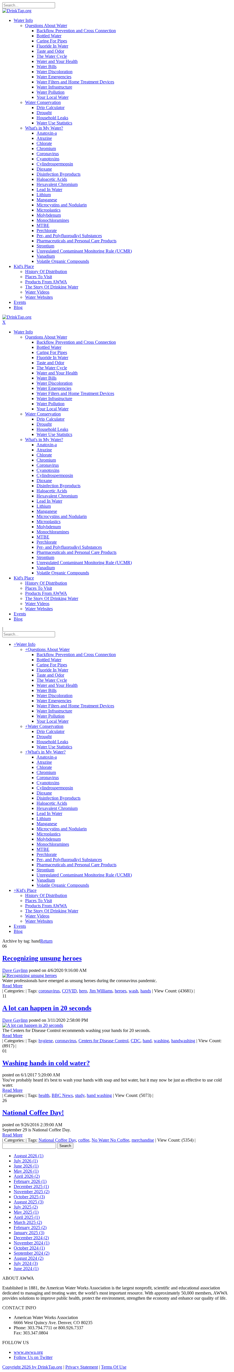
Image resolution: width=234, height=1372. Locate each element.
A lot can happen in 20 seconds (46, 1008)
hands (145, 990)
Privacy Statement (81, 1367)
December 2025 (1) (31, 1186)
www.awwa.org (28, 1352)
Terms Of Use (113, 1367)
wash (133, 990)
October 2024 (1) (29, 1248)
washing (161, 1040)
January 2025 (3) (29, 1232)
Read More (12, 985)
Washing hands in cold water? (46, 1063)
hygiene (46, 1040)
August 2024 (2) (28, 1258)
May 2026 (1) (26, 1171)
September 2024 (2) (31, 1253)
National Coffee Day (57, 1140)
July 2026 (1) (26, 1160)
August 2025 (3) (28, 1201)
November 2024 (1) (31, 1242)
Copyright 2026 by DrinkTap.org (32, 1367)
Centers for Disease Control (103, 1040)
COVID (69, 990)
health (44, 1095)
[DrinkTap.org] (16, 10)
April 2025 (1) (27, 1217)
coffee (83, 1140)
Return (46, 941)
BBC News (62, 1095)
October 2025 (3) (29, 1196)
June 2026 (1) (26, 1166)
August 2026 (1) (28, 1155)
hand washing (99, 1095)
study (79, 1095)
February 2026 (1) (30, 1181)
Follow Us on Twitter (33, 1357)
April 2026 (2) (27, 1176)
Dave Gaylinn (15, 970)
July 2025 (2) (26, 1207)
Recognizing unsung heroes (42, 958)
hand (147, 1040)
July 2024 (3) (26, 1263)
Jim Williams (100, 990)
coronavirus (49, 990)
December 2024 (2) (31, 1237)
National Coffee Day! (33, 1112)
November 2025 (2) (31, 1191)
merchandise (143, 1140)
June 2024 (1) (26, 1268)
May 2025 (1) (26, 1212)
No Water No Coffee (110, 1140)
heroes (120, 990)
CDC (135, 1040)
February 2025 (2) (30, 1227)
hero (83, 990)
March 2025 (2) (28, 1222)
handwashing (183, 1040)
